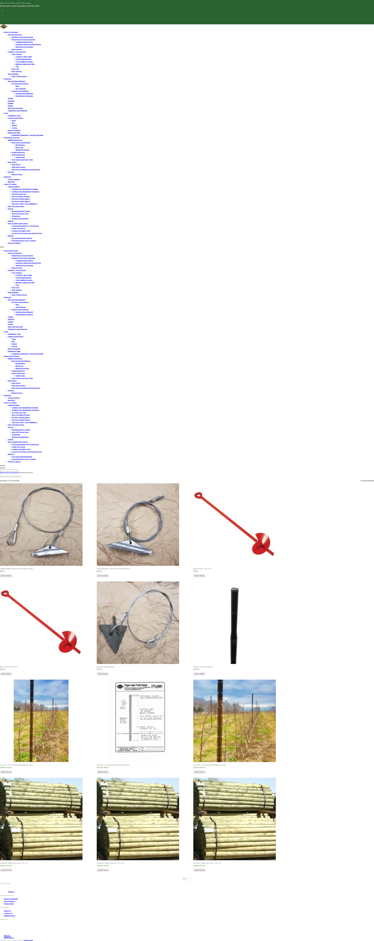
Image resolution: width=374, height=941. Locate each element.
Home (2, 472)
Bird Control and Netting (21, 142)
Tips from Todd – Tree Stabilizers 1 (24, 204)
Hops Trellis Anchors (19, 76)
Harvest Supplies (14, 130)
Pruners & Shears (14, 243)
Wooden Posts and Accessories (23, 39)
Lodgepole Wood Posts (24, 42)
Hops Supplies (13, 74)
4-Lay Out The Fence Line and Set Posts (27, 233)
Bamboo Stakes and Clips (25, 64)
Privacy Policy (9, 904)
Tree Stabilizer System (24, 62)
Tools (6, 113)
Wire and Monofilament (16, 81)
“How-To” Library (10, 184)
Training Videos (13, 187)
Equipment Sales (14, 133)
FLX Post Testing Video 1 (21, 199)
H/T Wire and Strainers (20, 84)
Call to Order (6, 576)
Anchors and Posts (15, 35)
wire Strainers (21, 89)
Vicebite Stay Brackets (20, 219)
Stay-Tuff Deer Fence (16, 206)
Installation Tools (14, 116)
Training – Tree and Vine (17, 52)
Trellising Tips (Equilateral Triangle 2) (25, 192)
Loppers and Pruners (15, 118)
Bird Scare (19, 147)
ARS (13, 123)
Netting (11, 236)
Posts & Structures (11, 32)
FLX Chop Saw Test (19, 194)
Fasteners (7, 79)
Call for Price (6, 772)
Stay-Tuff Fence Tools (20, 214)
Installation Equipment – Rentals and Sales (27, 135)
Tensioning (16, 216)
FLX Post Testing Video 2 (21, 201)
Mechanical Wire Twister (21, 211)
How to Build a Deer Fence (18, 223)
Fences (10, 209)
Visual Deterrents (18, 152)
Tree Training (17, 54)
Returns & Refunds (11, 899)
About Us (7, 911)
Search (2, 465)
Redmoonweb (28, 940)
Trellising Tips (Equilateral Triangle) (25, 189)
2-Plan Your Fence (18, 228)
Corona (14, 128)
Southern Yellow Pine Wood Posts (28, 44)
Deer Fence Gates (18, 167)
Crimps (10, 106)
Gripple (10, 98)
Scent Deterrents (18, 155)
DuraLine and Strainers (20, 91)
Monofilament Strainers (24, 96)
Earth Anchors (17, 49)
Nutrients (7, 177)
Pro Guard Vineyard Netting (22, 238)
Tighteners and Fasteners (17, 111)
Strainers (11, 101)
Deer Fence (12, 162)
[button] (187, 247)
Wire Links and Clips (15, 108)
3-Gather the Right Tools (21, 231)
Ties (17, 66)
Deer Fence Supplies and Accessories (26, 169)
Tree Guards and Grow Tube (22, 160)
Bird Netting (20, 145)
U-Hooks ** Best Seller (24, 57)
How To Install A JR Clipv (21, 196)
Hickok (14, 125)
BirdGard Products (22, 150)
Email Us (11, 892)
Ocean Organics (14, 179)
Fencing (11, 172)
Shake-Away (20, 157)
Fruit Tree (15, 69)
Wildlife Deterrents (15, 140)
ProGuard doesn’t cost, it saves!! (24, 241)
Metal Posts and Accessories (22, 37)
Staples (10, 103)
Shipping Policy (9, 916)
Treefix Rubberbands (23, 59)
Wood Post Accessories (24, 47)
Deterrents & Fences (12, 138)
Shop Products (9, 901)
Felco (14, 120)
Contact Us (8, 913)
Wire (17, 86)
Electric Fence (17, 174)
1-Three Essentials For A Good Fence (25, 226)
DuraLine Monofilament (24, 93)
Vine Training (17, 71)
